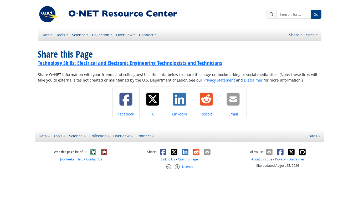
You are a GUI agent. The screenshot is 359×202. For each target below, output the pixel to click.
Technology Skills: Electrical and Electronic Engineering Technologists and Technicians (130, 63)
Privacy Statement (219, 80)
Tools (60, 34)
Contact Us (94, 159)
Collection (100, 34)
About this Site (261, 159)
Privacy (280, 159)
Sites (310, 34)
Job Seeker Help (71, 159)
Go (316, 14)
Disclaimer (253, 80)
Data (46, 34)
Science (78, 34)
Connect (146, 34)
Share (294, 34)
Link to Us (168, 159)
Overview (124, 34)
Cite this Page (188, 159)
